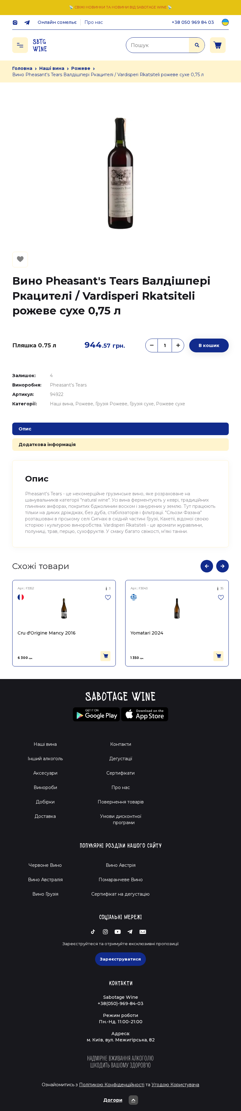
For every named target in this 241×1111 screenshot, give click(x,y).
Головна (22, 68)
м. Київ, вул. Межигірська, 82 (121, 1040)
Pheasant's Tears (68, 385)
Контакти (120, 744)
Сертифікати (120, 773)
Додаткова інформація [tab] (47, 444)
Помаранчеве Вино (121, 879)
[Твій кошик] (218, 45)
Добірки (45, 802)
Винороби (45, 787)
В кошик (209, 345)
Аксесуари (45, 773)
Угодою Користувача (175, 1084)
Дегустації (120, 758)
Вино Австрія (121, 865)
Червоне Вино (45, 865)
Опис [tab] (25, 429)
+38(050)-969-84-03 (120, 1003)
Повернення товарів (121, 802)
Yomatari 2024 (147, 633)
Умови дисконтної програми (120, 819)
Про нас (93, 22)
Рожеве (80, 68)
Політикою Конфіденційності (111, 1084)
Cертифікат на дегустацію (120, 894)
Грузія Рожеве (111, 404)
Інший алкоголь (45, 758)
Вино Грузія (45, 894)
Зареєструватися (120, 958)
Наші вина (51, 68)
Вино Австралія (45, 879)
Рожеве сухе (170, 404)
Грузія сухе (142, 404)
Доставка (45, 816)
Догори (112, 1100)
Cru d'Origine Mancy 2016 (47, 633)
